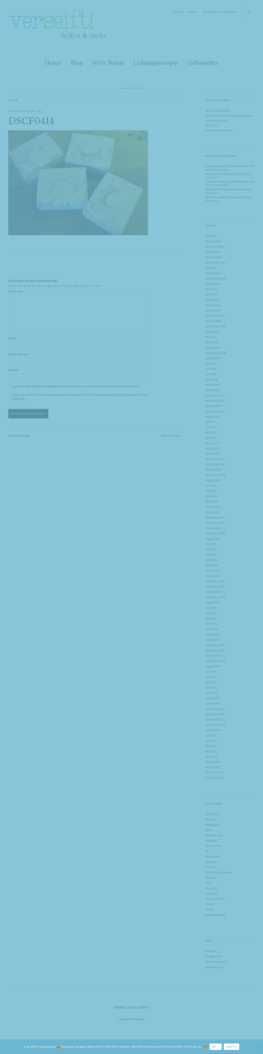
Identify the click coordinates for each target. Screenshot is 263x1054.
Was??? (231, 1046)
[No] (258, 1047)
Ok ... (215, 1046)
